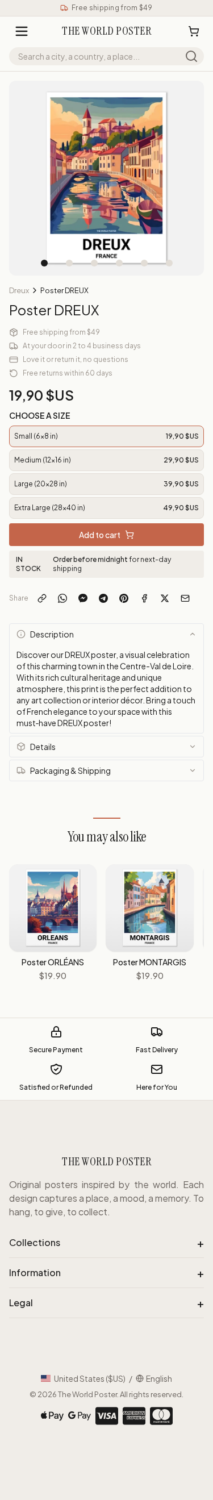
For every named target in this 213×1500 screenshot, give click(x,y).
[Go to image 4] (119, 263)
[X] (165, 598)
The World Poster (87, 1394)
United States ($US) (89, 1378)
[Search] (191, 56)
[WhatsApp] (62, 598)
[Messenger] (83, 598)
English (159, 1378)
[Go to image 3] (94, 263)
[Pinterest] (124, 598)
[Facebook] (144, 598)
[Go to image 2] (69, 263)
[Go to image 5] (144, 263)
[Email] (185, 598)
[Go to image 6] (169, 263)
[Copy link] (42, 598)
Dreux (19, 290)
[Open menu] (21, 31)
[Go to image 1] (44, 263)
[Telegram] (103, 598)
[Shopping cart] (193, 31)
